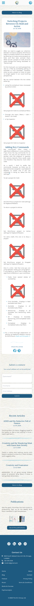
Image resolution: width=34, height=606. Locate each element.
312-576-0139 (8, 561)
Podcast (4, 579)
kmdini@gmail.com (11, 563)
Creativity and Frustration (17, 465)
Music (4, 582)
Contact (29, 575)
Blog (3, 575)
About (30, 571)
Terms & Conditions (25, 582)
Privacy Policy (27, 579)
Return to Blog (17, 12)
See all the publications (17, 527)
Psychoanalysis (7, 590)
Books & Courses (7, 586)
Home (4, 571)
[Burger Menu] (3, 2)
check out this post (21, 336)
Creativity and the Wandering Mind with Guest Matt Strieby (17, 444)
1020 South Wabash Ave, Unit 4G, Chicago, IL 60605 (17, 557)
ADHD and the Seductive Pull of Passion (17, 422)
